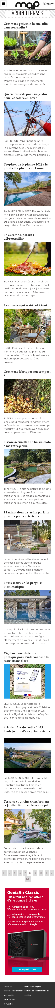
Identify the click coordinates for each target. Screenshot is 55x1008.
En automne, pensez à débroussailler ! (19, 237)
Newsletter (8, 1004)
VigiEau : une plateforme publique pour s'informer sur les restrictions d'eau (26, 657)
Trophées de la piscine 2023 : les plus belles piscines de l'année (26, 166)
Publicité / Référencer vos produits (13, 993)
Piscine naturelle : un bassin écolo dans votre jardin (27, 444)
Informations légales (32, 986)
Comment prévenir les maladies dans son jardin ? (26, 25)
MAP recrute (9, 999)
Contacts (8, 986)
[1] (4, 873)
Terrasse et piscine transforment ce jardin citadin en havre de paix (27, 803)
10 (41, 873)
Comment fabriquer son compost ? (27, 373)
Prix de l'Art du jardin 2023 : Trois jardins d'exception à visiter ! (27, 731)
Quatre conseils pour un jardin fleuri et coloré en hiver (25, 96)
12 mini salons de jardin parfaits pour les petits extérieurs (26, 514)
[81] (27, 879)
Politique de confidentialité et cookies (36, 993)
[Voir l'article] (27, 48)
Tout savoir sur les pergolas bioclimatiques (23, 585)
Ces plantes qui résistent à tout (25, 305)
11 (46, 873)
